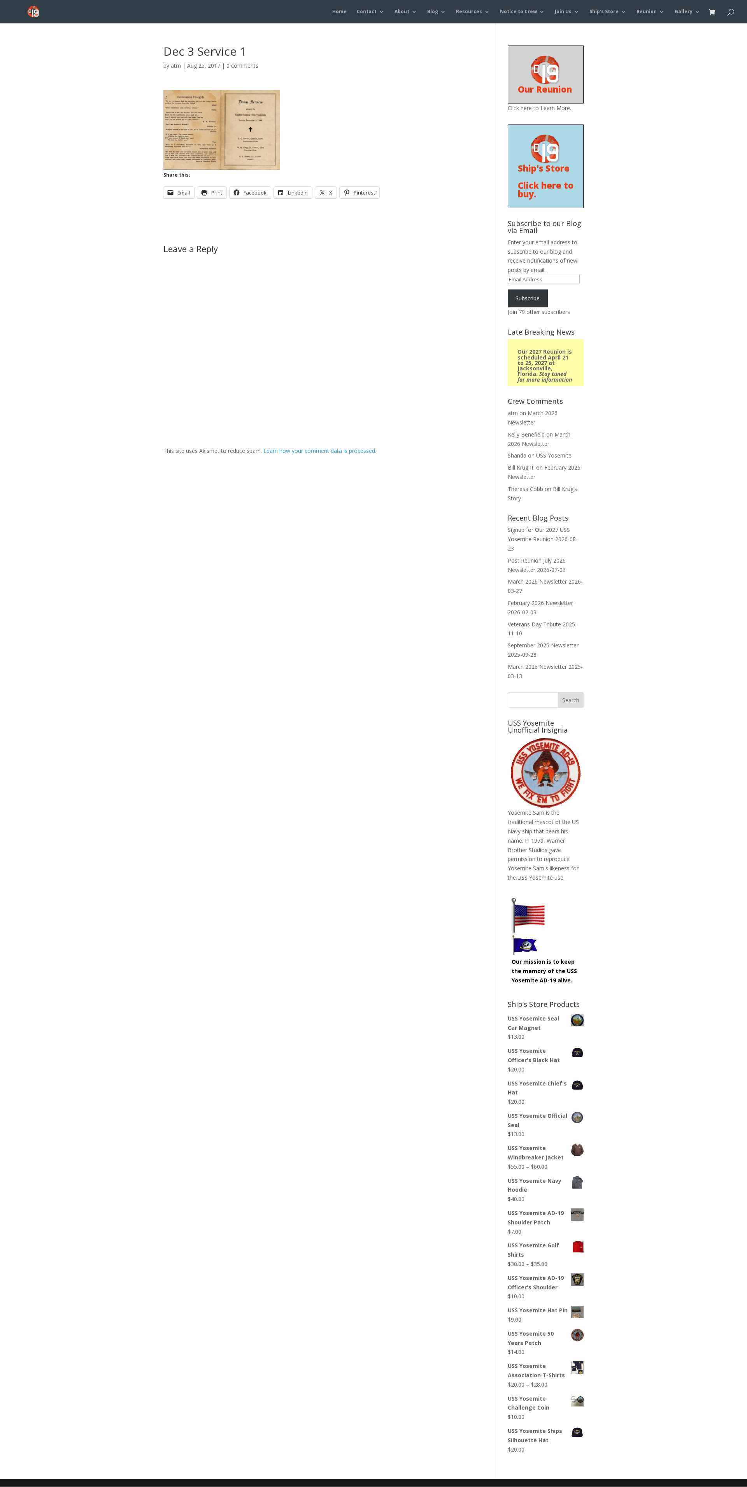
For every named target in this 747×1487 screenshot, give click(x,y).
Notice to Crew (518, 12)
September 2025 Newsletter (543, 645)
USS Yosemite (554, 455)
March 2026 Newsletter (537, 581)
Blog (432, 12)
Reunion (647, 12)
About (402, 12)
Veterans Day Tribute (534, 624)
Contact (367, 12)
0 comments (242, 65)
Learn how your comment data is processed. (319, 450)
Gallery (684, 12)
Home (339, 12)
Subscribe (528, 298)
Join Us (563, 12)
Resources (469, 12)
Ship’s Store (604, 12)
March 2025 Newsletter (537, 666)
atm (176, 65)
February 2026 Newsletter (540, 603)
